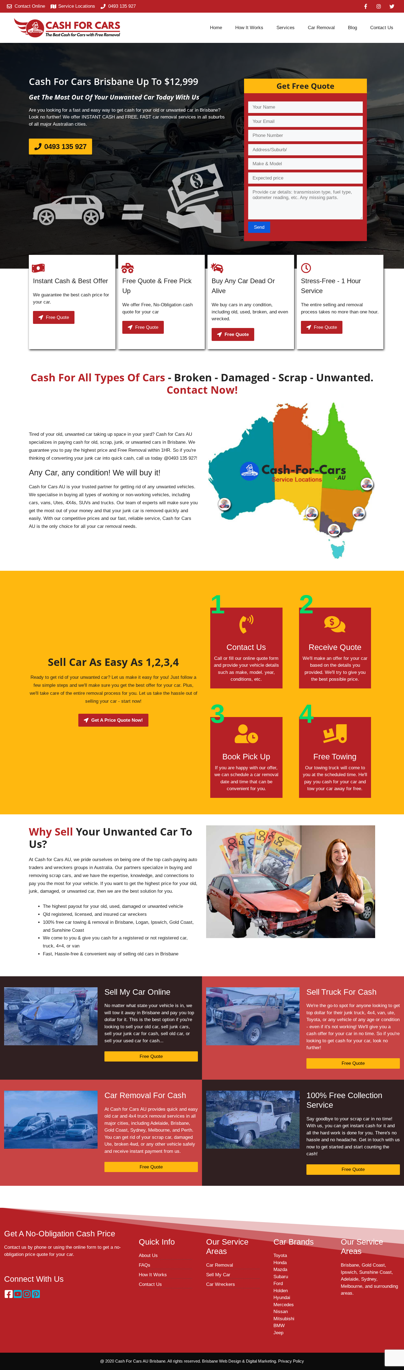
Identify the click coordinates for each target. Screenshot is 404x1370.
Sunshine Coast (375, 1272)
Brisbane (350, 1265)
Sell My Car (218, 1274)
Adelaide (349, 1279)
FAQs (144, 1265)
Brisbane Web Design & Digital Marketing (239, 1361)
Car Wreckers (220, 1284)
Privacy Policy (291, 1361)
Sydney (368, 1279)
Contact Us (150, 1284)
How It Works (153, 1274)
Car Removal (219, 1265)
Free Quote (151, 1056)
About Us (148, 1255)
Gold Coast (373, 1265)
